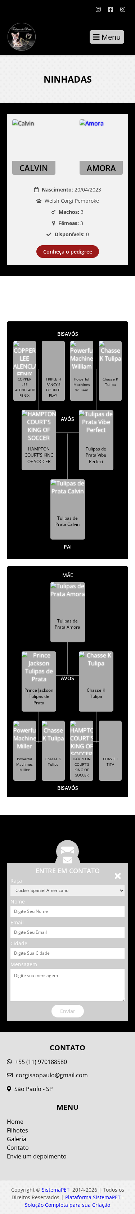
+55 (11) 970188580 (40, 1062)
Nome (17, 901)
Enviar (67, 1011)
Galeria (16, 1139)
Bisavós (67, 333)
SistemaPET (55, 1189)
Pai (68, 546)
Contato (18, 1148)
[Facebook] (110, 9)
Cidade (18, 943)
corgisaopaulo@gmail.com (52, 1075)
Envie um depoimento (37, 1156)
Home (15, 1122)
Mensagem (23, 964)
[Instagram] (98, 9)
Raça (16, 880)
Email (17, 922)
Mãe (67, 575)
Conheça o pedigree (67, 251)
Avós (67, 418)
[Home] (18, 37)
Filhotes (17, 1130)
